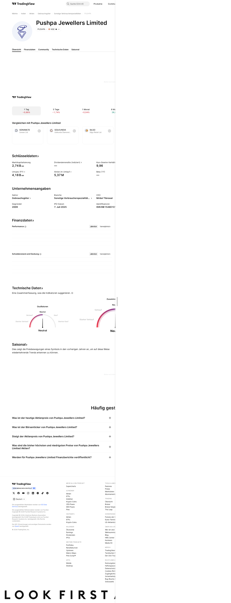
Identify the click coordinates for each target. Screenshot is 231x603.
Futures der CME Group (114, 517)
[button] (104, 3)
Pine (68, 509)
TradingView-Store (112, 550)
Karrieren (108, 540)
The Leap (108, 509)
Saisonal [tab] (75, 49)
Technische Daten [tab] (60, 49)
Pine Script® (71, 556)
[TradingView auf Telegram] (37, 493)
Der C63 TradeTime (112, 556)
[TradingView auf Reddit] (47, 493)
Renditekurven (72, 548)
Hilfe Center (109, 538)
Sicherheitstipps (111, 576)
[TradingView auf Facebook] (18, 493)
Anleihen (69, 499)
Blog (107, 535)
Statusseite (109, 582)
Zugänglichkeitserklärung (115, 574)
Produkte (98, 4)
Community (113, 4)
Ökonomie (70, 530)
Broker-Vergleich (111, 507)
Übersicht (109, 502)
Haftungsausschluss (113, 566)
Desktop (69, 566)
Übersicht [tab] (16, 49)
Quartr (17, 526)
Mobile (68, 563)
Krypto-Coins (71, 502)
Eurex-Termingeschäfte (114, 520)
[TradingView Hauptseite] (23, 4)
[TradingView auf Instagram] (28, 493)
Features (108, 486)
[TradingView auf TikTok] (42, 493)
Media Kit (108, 543)
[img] (56, 29)
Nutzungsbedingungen (114, 563)
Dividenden (70, 535)
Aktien (68, 494)
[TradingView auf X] (13, 493)
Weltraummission (111, 532)
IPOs (68, 538)
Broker (107, 504)
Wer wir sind (110, 530)
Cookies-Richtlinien (112, 571)
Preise (107, 489)
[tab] (93, 226)
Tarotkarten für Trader (113, 553)
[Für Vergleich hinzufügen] (39, 131)
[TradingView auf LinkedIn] (33, 493)
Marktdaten (109, 491)
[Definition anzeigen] (32, 162)
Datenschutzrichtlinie (113, 568)
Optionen (69, 550)
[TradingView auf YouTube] (23, 493)
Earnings (69, 532)
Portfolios (70, 545)
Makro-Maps (71, 553)
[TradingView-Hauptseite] (21, 484)
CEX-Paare (70, 504)
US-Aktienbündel (111, 522)
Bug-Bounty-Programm (114, 579)
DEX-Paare (70, 507)
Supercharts (71, 486)
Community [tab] (43, 49)
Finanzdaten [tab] (29, 49)
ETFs (68, 496)
